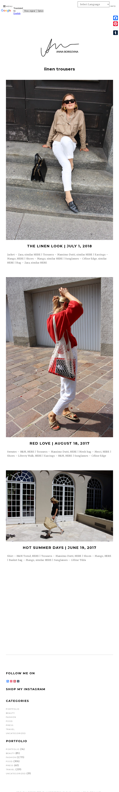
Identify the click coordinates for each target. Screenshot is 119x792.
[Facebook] (115, 18)
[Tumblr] (115, 33)
